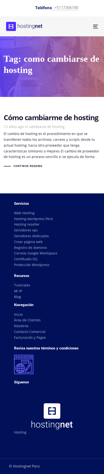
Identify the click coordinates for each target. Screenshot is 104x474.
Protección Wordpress (32, 264)
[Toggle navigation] (82, 26)
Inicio (18, 314)
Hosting (20, 432)
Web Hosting (24, 213)
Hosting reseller (27, 224)
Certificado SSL (26, 259)
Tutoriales (22, 285)
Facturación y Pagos (30, 337)
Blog (17, 296)
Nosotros (21, 326)
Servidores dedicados (31, 236)
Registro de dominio (30, 247)
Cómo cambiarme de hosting (52, 141)
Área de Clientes (27, 320)
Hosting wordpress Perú (33, 218)
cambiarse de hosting (47, 126)
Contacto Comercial (29, 331)
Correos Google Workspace (35, 253)
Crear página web (28, 241)
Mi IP (18, 291)
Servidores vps (26, 230)
